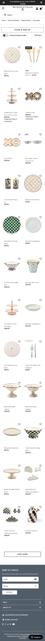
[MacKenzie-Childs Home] (22, 8)
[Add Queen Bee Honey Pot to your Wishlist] (40, 507)
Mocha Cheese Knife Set (32, 73)
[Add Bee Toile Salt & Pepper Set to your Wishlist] (19, 176)
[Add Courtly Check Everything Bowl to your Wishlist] (40, 424)
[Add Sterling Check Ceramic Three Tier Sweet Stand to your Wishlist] (19, 89)
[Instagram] (3, 624)
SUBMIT (9, 592)
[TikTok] (8, 624)
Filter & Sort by (22, 30)
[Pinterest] (10, 624)
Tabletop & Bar (26, 20)
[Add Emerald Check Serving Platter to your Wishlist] (19, 217)
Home (4, 20)
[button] (37, 8)
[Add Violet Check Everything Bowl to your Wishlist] (19, 259)
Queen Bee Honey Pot (31, 531)
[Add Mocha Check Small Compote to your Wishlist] (19, 383)
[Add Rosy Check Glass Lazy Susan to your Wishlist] (19, 341)
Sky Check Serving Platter (32, 241)
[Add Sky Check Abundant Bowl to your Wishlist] (40, 300)
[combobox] (20, 15)
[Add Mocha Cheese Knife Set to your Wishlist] (40, 47)
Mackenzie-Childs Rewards (16, 615)
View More (22, 554)
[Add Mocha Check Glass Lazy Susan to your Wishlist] (19, 47)
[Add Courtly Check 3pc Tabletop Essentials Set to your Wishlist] (19, 507)
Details (23, 4)
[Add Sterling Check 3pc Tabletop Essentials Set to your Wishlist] (40, 466)
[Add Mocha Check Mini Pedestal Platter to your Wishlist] (19, 466)
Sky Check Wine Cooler (32, 282)
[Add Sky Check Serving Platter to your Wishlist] (40, 217)
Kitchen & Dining (13, 20)
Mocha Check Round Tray (11, 448)
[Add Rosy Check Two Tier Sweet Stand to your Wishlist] (19, 300)
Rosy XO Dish (8, 158)
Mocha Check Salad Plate (32, 200)
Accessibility (22, 638)
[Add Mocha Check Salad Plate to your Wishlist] (40, 176)
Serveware (36, 20)
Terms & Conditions (25, 634)
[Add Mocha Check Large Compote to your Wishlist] (40, 383)
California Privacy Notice (14, 636)
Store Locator (11, 620)
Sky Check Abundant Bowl (32, 324)
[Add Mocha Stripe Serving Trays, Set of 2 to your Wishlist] (40, 134)
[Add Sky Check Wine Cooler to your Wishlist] (40, 259)
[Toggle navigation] (3, 8)
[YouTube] (13, 624)
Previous (4, 3)
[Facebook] (5, 624)
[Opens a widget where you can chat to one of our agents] (35, 637)
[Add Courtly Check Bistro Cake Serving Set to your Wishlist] (40, 341)
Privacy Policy (36, 634)
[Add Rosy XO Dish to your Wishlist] (19, 134)
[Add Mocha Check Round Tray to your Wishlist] (19, 424)
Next (41, 3)
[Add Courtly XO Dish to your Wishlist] (40, 89)
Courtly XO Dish (30, 112)
